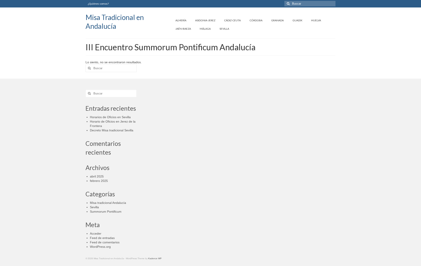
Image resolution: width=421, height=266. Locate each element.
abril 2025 (97, 176)
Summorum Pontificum (105, 211)
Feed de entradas (102, 238)
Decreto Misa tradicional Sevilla (111, 130)
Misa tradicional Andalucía (108, 202)
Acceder (95, 233)
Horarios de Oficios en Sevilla (110, 117)
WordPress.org (100, 246)
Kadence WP (155, 258)
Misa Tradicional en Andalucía (115, 21)
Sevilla (94, 207)
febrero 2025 (99, 181)
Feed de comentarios (105, 242)
